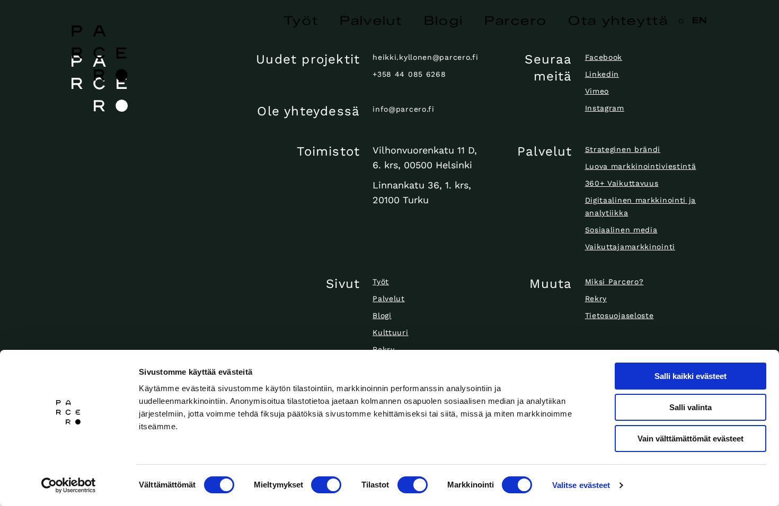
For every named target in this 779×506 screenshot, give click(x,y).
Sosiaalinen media (621, 229)
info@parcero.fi (404, 109)
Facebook (604, 57)
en (699, 20)
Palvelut (371, 20)
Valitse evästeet (581, 485)
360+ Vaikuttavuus (622, 183)
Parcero (515, 20)
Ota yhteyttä (618, 20)
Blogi (444, 20)
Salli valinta (690, 407)
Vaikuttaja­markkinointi (630, 246)
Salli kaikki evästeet (690, 376)
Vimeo (597, 91)
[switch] (326, 484)
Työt (301, 20)
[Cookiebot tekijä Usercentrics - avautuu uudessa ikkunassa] (68, 485)
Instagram (604, 108)
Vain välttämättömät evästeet (690, 438)
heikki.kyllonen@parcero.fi (425, 57)
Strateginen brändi (623, 149)
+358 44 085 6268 (409, 74)
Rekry (384, 349)
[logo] (145, 84)
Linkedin (602, 74)
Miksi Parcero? (614, 281)
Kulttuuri (390, 332)
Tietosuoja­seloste (619, 315)
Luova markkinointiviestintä (640, 166)
